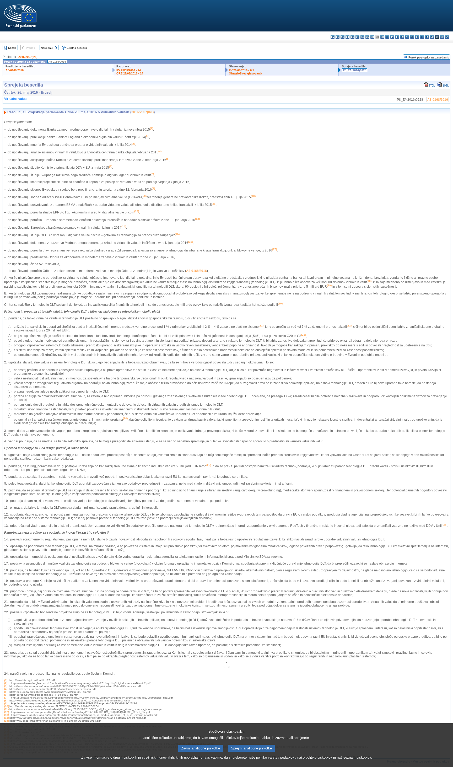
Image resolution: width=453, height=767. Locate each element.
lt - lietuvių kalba (397, 37)
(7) (5, 697)
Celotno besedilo (77, 47)
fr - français (372, 37)
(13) (6, 715)
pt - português (422, 37)
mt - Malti (407, 37)
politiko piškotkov (319, 757)
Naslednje (47, 47)
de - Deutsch (352, 37)
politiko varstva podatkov (275, 757)
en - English (367, 37)
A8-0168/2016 (15, 70)
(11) (6, 709)
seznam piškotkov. (357, 757)
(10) (6, 706)
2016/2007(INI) (27, 56)
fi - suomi (442, 37)
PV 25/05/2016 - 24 (128, 70)
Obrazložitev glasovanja (245, 73)
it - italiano (387, 37)
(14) (6, 717)
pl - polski (417, 37)
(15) (6, 720)
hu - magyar (402, 37)
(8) (5, 700)
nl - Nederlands (412, 37)
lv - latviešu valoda (392, 37)
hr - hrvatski (382, 37)
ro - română (427, 37)
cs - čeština (342, 37)
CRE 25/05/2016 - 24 (129, 73)
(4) (5, 689)
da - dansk (347, 37)
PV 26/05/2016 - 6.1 (241, 70)
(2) (5, 683)
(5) (5, 691)
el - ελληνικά (362, 37)
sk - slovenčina (432, 37)
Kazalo (12, 47)
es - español (337, 37)
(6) (5, 694)
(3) (5, 686)
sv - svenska (447, 37)
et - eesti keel (357, 37)
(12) (6, 712)
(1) (5, 680)
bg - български (333, 37)
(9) (5, 703)
